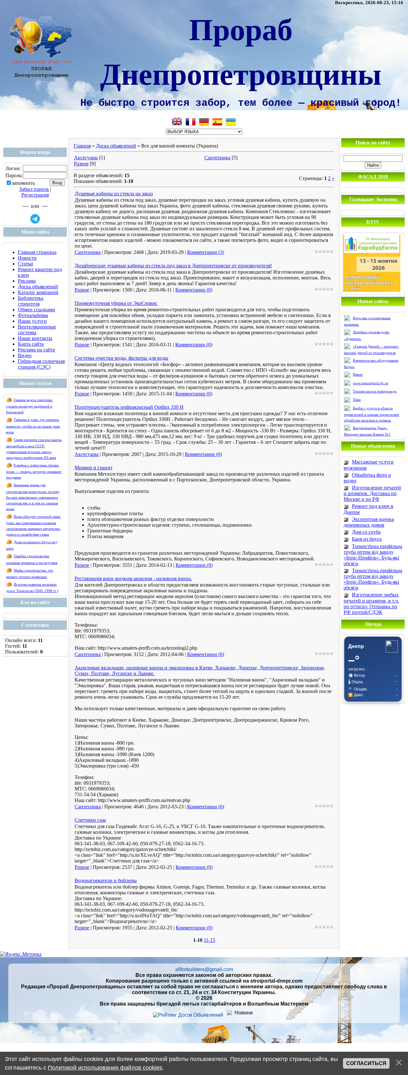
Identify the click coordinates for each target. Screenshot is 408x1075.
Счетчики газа (90, 820)
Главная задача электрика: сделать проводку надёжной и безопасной (29, 406)
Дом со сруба (366, 532)
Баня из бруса (367, 539)
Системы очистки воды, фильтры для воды (121, 358)
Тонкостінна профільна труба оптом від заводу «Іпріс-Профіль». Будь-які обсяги (373, 555)
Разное (81, 163)
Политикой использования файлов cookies (105, 1067)
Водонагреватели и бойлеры (106, 880)
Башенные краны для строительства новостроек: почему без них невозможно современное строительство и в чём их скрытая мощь (33, 496)
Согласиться (366, 1063)
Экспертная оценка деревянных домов (369, 522)
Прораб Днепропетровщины (241, 50)
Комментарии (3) (205, 252)
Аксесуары (86, 157)
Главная (82, 145)
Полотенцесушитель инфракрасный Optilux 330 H (129, 407)
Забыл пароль (34, 189)
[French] (191, 122)
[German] (204, 122)
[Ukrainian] (231, 122)
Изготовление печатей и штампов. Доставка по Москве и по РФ (372, 493)
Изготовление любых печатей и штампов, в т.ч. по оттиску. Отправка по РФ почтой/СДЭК (371, 603)
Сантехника (217, 157)
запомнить (23, 183)
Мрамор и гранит (94, 467)
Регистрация (35, 195)
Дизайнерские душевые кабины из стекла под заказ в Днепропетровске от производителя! (173, 265)
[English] (177, 122)
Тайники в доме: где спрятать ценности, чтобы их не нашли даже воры (33, 426)
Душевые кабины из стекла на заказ (114, 193)
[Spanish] (217, 122)
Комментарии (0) (193, 289)
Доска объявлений (116, 145)
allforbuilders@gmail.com (204, 969)
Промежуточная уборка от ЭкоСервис (116, 303)
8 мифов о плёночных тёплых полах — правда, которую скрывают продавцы (34, 471)
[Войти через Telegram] (35, 219)
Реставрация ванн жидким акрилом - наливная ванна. (133, 578)
